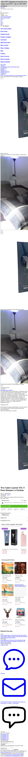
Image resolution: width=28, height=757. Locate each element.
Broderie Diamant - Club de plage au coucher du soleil (6, 576)
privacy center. (20, 753)
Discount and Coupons (22, 635)
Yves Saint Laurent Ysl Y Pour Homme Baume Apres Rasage (10, 550)
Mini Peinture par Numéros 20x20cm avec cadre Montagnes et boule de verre (20, 620)
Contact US (3, 645)
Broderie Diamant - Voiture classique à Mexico (19, 598)
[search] (1, 11)
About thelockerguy (5, 640)
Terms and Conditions (12, 641)
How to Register (4, 635)
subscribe (3, 744)
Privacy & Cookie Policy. (6, 752)
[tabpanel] (14, 448)
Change (25, 500)
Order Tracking (19, 636)
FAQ (7, 645)
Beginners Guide (21, 640)
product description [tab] (5, 409)
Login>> (5, 553)
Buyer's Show (15, 640)
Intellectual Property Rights (9, 637)
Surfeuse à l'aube (5, 597)
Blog (10, 640)
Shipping (9, 636)
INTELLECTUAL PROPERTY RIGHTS (14, 755)
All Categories (8, 642)
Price (15, 635)
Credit (2, 636)
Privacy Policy (4, 641)
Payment (5, 636)
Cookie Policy (20, 641)
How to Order (11, 635)
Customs (13, 636)
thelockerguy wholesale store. (13, 754)
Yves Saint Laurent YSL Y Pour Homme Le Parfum (15, 75)
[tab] (14, 410)
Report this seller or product (6, 390)
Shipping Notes (4, 517)
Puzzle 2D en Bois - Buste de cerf (7, 620)
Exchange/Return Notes (5, 520)
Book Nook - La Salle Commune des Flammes (19, 576)
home (2, 75)
